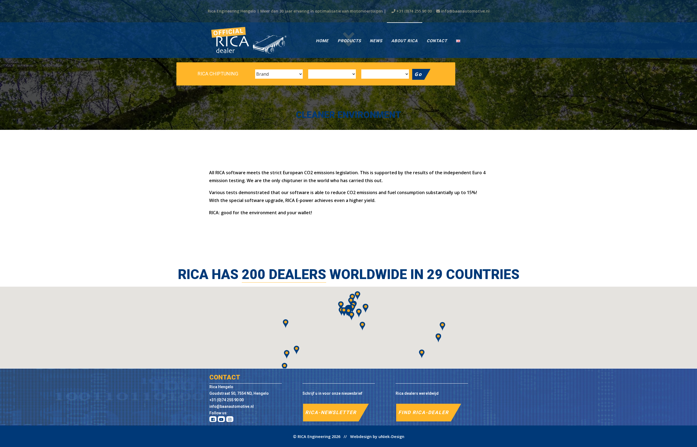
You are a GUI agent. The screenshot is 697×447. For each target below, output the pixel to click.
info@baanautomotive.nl (465, 11)
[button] (362, 326)
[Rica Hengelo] (248, 40)
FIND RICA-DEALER (423, 412)
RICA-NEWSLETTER (330, 412)
